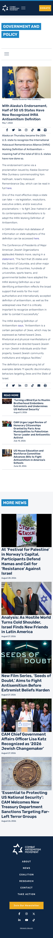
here (9, 188)
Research (26, 881)
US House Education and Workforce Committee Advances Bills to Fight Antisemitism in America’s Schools (29, 456)
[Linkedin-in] (19, 920)
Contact (26, 887)
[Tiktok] (33, 920)
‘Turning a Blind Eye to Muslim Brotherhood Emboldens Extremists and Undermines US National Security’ (32, 405)
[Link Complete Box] (26, 548)
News (26, 868)
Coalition (26, 874)
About (26, 861)
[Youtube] (26, 920)
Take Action (26, 894)
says (20, 325)
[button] (6, 54)
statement (8, 259)
